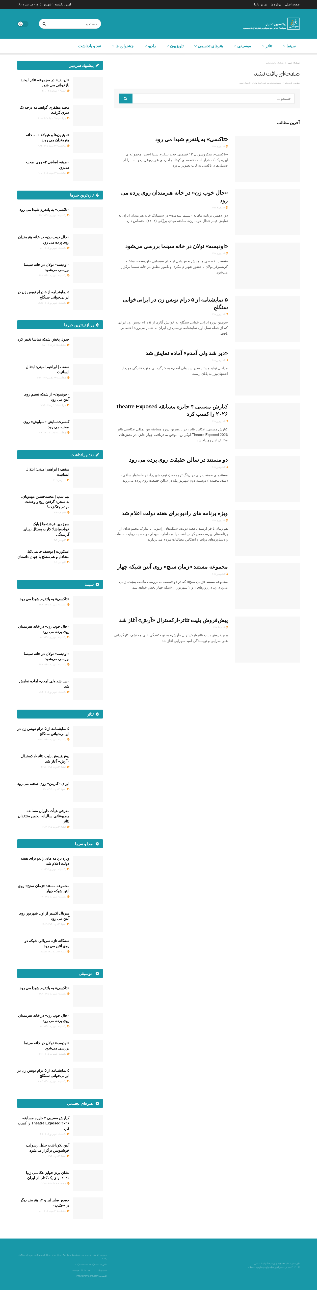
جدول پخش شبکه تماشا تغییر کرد (43, 339)
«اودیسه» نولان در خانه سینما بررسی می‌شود (176, 246)
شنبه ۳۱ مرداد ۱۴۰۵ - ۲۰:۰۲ (54, 924)
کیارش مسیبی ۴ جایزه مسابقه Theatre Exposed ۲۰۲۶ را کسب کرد (43, 1123)
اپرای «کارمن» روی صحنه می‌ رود (43, 783)
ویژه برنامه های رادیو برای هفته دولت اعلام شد (175, 513)
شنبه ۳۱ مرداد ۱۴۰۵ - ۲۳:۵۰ (54, 767)
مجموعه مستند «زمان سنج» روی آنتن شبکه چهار (172, 567)
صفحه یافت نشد (275, 62)
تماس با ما (260, 4)
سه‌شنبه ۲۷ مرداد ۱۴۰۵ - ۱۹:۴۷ (52, 173)
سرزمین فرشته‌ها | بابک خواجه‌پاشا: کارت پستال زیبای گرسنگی (46, 529)
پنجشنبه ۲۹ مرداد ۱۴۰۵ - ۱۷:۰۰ (52, 1211)
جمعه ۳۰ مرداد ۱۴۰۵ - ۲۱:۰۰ (54, 91)
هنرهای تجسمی (210, 46)
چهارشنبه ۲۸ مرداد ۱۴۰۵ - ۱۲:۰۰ (52, 118)
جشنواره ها (124, 46)
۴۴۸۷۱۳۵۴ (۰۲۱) (82, 1264)
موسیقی (244, 46)
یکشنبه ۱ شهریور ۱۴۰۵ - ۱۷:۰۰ (53, 248)
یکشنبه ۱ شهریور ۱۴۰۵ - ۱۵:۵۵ (52, 303)
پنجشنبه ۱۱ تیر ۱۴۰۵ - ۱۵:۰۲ (54, 345)
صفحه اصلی (292, 4)
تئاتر (268, 46)
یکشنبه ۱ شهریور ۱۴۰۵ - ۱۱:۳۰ (53, 896)
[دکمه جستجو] (45, 24)
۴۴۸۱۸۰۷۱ (98, 1264)
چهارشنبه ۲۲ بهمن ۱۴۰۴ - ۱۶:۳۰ (52, 377)
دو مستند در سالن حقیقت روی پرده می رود (178, 460)
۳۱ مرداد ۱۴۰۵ (219, 627)
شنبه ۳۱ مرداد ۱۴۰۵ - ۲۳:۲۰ (54, 1156)
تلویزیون (177, 46)
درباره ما (276, 4)
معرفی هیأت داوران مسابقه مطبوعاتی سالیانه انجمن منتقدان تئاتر (43, 816)
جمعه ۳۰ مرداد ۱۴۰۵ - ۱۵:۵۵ (53, 1183)
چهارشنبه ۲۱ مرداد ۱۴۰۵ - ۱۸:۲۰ (52, 432)
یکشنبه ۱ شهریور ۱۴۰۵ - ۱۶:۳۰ (53, 275)
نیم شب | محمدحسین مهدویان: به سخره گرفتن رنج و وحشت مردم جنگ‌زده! (45, 501)
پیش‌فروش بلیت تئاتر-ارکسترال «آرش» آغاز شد (173, 620)
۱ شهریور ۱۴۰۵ (218, 146)
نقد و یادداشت (89, 46)
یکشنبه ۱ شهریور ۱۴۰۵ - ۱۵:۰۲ (53, 692)
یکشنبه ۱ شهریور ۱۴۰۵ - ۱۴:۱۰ (53, 1134)
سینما (291, 46)
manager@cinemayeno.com (86, 1270)
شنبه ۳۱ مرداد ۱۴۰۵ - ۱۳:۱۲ (54, 827)
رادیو (152, 46)
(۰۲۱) (92, 1264)
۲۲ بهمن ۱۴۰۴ (60, 480)
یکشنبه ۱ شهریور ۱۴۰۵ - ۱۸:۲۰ (53, 215)
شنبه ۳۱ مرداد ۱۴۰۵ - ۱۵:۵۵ (54, 951)
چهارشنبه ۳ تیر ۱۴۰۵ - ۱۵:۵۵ (53, 405)
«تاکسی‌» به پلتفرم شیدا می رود (191, 139)
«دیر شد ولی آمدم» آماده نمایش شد (187, 353)
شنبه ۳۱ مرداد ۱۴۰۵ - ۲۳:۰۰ (54, 789)
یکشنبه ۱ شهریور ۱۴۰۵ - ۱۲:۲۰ (53, 869)
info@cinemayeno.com (87, 1276)
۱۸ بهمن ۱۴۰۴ (60, 512)
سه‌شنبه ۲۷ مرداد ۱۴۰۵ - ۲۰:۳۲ (52, 146)
